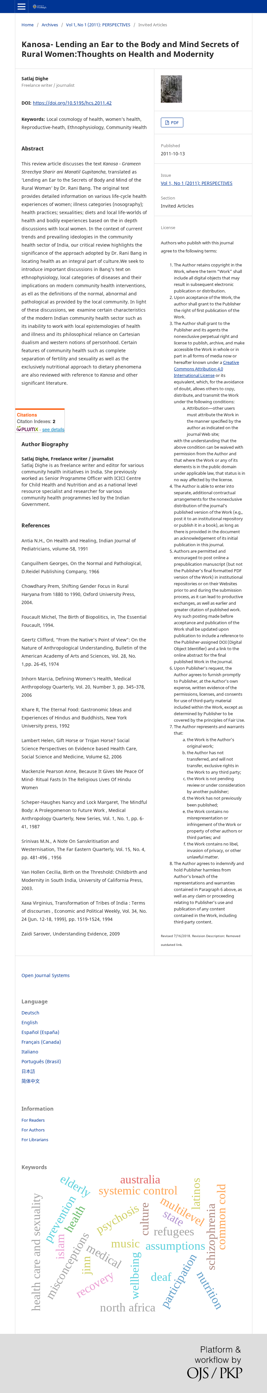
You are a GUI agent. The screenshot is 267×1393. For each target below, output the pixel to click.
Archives (50, 25)
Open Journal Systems (45, 975)
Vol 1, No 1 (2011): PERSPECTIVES (98, 25)
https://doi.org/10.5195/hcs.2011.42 (72, 103)
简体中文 (30, 1081)
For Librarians (34, 1139)
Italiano (29, 1052)
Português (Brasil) (41, 1061)
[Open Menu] (21, 6)
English (29, 1022)
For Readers (33, 1120)
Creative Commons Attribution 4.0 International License (206, 368)
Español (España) (40, 1032)
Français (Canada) (41, 1042)
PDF (174, 122)
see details (53, 429)
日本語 (28, 1071)
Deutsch (30, 1013)
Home (27, 25)
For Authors (33, 1130)
